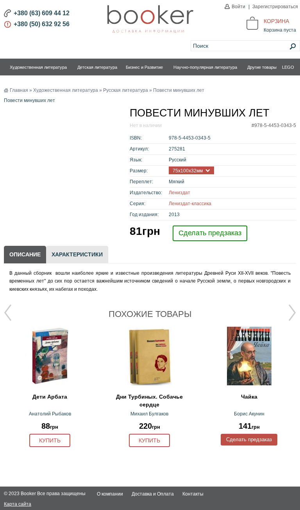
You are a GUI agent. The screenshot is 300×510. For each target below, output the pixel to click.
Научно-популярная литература (205, 67)
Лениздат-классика (190, 203)
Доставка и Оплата (153, 494)
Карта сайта (17, 504)
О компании (110, 494)
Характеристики (77, 254)
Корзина (276, 21)
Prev (8, 312)
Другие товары (262, 67)
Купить (50, 440)
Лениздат (179, 192)
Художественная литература (38, 67)
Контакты (193, 494)
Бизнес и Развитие (144, 67)
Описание (25, 254)
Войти (238, 6)
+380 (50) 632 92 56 (42, 24)
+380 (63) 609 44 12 (42, 13)
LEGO (288, 67)
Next (292, 312)
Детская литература (97, 67)
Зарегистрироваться (275, 6)
